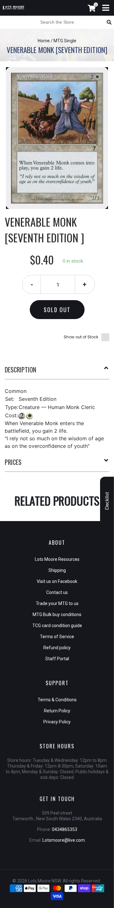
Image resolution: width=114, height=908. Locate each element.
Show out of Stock (81, 337)
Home (44, 40)
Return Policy (57, 710)
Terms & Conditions (57, 699)
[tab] (57, 372)
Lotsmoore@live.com (63, 840)
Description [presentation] (20, 369)
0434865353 (64, 829)
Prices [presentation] (13, 462)
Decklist (107, 501)
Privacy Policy (57, 721)
